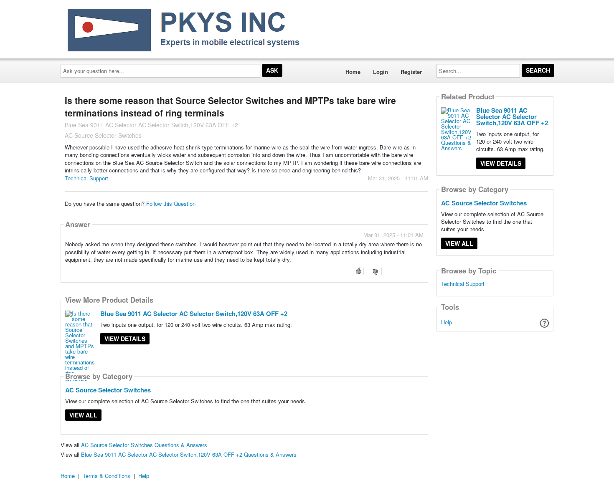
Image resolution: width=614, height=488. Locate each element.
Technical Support (86, 178)
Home (352, 72)
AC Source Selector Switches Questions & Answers (144, 445)
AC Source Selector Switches (108, 389)
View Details (124, 338)
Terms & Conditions (106, 476)
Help (446, 322)
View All (83, 415)
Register (411, 72)
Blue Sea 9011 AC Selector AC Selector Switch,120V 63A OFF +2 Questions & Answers (189, 454)
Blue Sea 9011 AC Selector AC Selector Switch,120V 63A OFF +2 (193, 313)
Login (380, 72)
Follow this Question (170, 203)
